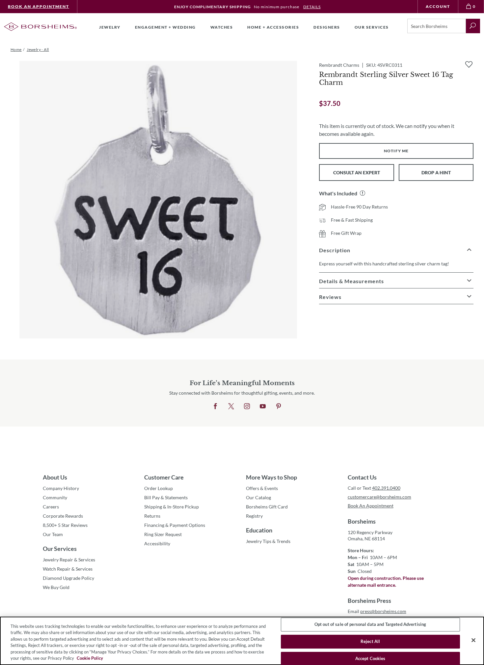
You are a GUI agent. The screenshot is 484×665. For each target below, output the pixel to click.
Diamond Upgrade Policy (68, 578)
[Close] (473, 640)
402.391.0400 (386, 488)
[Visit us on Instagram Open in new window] (247, 406)
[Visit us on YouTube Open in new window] (263, 406)
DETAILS (312, 6)
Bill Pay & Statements (166, 497)
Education (259, 530)
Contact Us (362, 477)
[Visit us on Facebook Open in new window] (215, 406)
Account (438, 6)
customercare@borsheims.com (379, 497)
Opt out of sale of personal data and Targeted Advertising (370, 624)
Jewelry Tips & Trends (268, 541)
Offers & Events (262, 488)
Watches (221, 27)
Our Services (60, 548)
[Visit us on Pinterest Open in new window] (279, 406)
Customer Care (164, 477)
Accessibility (157, 543)
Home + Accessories (273, 27)
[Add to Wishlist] (468, 64)
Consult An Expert (356, 172)
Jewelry (110, 27)
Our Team (53, 534)
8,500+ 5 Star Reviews (65, 525)
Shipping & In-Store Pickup (171, 506)
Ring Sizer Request (163, 534)
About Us (55, 477)
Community (55, 497)
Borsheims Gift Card (267, 506)
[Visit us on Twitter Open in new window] (231, 406)
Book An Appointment (38, 6)
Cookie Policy (90, 658)
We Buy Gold (56, 587)
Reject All (370, 641)
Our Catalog (258, 497)
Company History (61, 488)
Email (377, 611)
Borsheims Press (369, 600)
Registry (254, 516)
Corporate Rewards (63, 516)
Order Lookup (158, 488)
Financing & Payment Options (174, 525)
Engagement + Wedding (165, 27)
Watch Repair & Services (68, 569)
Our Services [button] (372, 27)
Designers (326, 27)
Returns (152, 516)
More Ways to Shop (271, 477)
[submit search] (473, 26)
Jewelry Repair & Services (69, 559)
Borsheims (362, 521)
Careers (51, 506)
